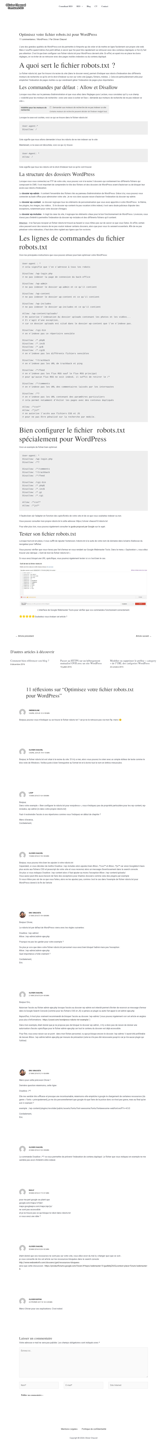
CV (96, 6)
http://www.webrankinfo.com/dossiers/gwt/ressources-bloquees (49, 1262)
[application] (81, 6)
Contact (104, 6)
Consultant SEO (66, 6)
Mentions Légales (69, 1429)
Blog (89, 6)
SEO (78, 6)
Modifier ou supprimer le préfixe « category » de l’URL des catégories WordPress (133, 662)
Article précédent (25, 636)
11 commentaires (27, 39)
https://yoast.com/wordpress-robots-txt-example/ (66, 1019)
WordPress (42, 39)
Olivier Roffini (35, 1299)
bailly (31, 1190)
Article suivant (143, 636)
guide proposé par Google (82, 526)
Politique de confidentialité (94, 1429)
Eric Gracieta (35, 913)
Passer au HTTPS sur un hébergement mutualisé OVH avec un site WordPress (81, 662)
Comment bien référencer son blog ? (29, 660)
